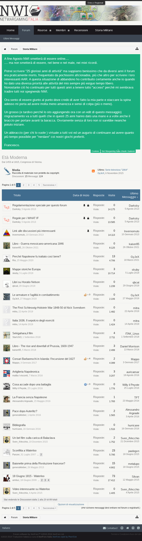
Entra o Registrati (95, 3)
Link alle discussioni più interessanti (33, 230)
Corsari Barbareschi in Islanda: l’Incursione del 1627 (43, 358)
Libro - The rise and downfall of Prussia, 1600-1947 (42, 346)
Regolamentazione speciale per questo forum (39, 205)
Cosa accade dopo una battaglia (31, 384)
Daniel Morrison (129, 346)
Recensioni (81, 30)
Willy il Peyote (19, 388)
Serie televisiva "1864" (116, 170)
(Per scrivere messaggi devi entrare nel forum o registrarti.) (110, 508)
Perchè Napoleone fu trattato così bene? (36, 256)
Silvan (135, 476)
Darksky (16, 209)
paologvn (133, 451)
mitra (14, 311)
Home (11, 30)
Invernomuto (18, 234)
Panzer (16, 454)
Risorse (42, 30)
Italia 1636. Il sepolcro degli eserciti (33, 320)
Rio (14, 260)
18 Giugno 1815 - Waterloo (28, 476)
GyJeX (101, 173)
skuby (15, 273)
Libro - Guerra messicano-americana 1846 (38, 243)
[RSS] (93, 171)
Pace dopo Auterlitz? (24, 411)
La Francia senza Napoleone (29, 397)
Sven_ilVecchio (20, 441)
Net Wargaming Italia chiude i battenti (118, 151)
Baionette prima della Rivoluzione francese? (38, 463)
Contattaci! (112, 528)
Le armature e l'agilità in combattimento (35, 294)
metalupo (133, 463)
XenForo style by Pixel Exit (65, 537)
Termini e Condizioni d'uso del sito (126, 534)
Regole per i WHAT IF (25, 218)
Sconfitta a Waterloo (24, 450)
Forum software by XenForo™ (38, 534)
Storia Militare (104, 30)
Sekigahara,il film (22, 333)
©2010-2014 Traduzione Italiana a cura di (26, 537)
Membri (61, 30)
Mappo (15, 362)
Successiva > (49, 185)
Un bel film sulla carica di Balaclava (33, 437)
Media (16, 170)
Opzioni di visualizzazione (71, 504)
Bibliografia (19, 425)
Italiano (6, 528)
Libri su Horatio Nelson (26, 282)
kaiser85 (16, 247)
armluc (15, 480)
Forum (26, 30)
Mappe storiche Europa (26, 269)
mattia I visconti (20, 375)
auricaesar (132, 372)
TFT (136, 397)
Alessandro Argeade (22, 401)
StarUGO (16, 337)
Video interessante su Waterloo (31, 489)
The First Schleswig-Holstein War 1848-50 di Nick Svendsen (48, 307)
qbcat (15, 286)
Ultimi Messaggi (11, 38)
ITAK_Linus (132, 333)
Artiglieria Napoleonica (25, 371)
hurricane (17, 429)
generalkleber (19, 415)
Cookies (95, 151)
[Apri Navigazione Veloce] (137, 48)
